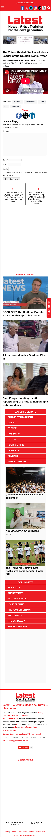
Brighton (17, 102)
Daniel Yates (30, 102)
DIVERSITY (13, 450)
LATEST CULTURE (25, 412)
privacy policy (41, 832)
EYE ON (12, 439)
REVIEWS (13, 456)
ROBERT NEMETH (17, 626)
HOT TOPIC (14, 434)
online (24, 715)
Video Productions (29, 727)
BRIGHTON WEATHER (26, 823)
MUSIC (11, 422)
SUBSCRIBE (49, 308)
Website (5, 169)
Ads (15, 727)
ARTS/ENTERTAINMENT (20, 417)
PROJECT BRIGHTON (19, 610)
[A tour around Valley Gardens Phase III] (26, 336)
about (7, 832)
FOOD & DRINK (16, 445)
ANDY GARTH (15, 615)
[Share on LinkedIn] (32, 118)
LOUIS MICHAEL (16, 604)
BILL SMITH (14, 587)
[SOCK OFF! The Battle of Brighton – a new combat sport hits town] (26, 292)
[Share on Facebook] (19, 118)
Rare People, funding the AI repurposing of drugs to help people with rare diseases (25, 401)
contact (31, 832)
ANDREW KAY (15, 593)
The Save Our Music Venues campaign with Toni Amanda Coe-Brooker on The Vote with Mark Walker (37, 198)
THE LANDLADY (16, 621)
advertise (14, 832)
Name (5, 160)
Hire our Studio (9, 730)
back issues (23, 832)
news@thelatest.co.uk (18, 741)
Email (5, 164)
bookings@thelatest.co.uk (30, 734)
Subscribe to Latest (25, 2)
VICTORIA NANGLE (18, 598)
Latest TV (15, 106)
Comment (6, 131)
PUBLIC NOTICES (17, 461)
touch (18, 724)
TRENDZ (12, 428)
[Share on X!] (25, 118)
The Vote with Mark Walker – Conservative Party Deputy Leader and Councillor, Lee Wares (14, 197)
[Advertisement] (25, 240)
